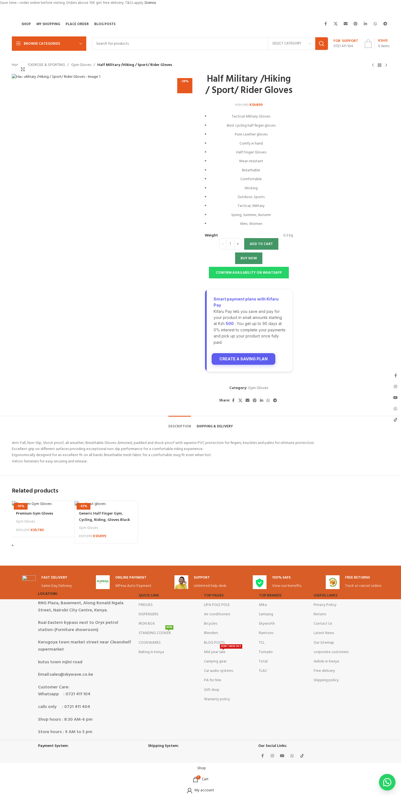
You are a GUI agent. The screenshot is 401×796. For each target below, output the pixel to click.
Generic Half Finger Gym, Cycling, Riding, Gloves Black (104, 516)
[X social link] (336, 24)
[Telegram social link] (385, 24)
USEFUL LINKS (325, 595)
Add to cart (261, 244)
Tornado (266, 652)
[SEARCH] (321, 43)
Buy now (249, 258)
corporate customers (331, 652)
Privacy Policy (325, 605)
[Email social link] (345, 24)
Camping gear (215, 661)
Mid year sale (222, 651)
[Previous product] (373, 65)
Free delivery (324, 671)
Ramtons (266, 633)
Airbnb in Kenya (326, 661)
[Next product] (386, 65)
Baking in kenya (151, 652)
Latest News (324, 633)
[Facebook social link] (326, 24)
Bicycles (210, 624)
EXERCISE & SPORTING (46, 65)
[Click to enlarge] (23, 69)
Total (263, 661)
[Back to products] (379, 65)
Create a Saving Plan (243, 358)
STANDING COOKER (155, 632)
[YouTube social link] (282, 756)
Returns (320, 614)
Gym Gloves (81, 65)
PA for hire (212, 680)
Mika (263, 605)
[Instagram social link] (272, 756)
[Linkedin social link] (365, 24)
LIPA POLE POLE (217, 605)
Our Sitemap (324, 643)
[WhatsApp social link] (375, 24)
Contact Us (323, 624)
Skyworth (267, 624)
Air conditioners (217, 614)
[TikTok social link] (302, 756)
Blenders (211, 633)
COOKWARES (150, 643)
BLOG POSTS (214, 643)
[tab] (179, 424)
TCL (262, 643)
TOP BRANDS (270, 595)
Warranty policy (217, 699)
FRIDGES (146, 605)
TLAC (263, 671)
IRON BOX (147, 624)
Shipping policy (326, 680)
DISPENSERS (148, 614)
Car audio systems (218, 671)
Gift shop (211, 690)
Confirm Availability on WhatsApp (249, 273)
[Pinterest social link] (355, 24)
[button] (249, 272)
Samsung (266, 614)
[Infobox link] (345, 44)
